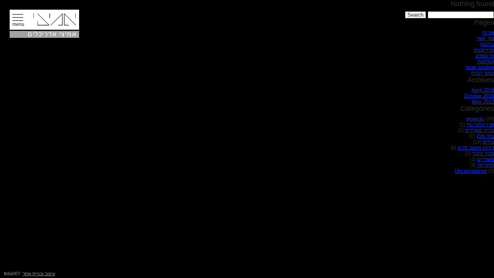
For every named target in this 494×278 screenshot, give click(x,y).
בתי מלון (485, 136)
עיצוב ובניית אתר (39, 273)
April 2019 (483, 90)
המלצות (485, 61)
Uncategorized (471, 171)
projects (475, 119)
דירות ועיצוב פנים (476, 148)
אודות (488, 33)
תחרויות (485, 165)
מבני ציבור (483, 153)
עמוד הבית (482, 73)
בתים (488, 142)
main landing (480, 67)
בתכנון (487, 44)
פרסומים (484, 56)
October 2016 (479, 96)
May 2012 (483, 102)
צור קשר (485, 38)
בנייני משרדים (479, 130)
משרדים (485, 159)
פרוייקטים (484, 50)
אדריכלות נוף (480, 124)
